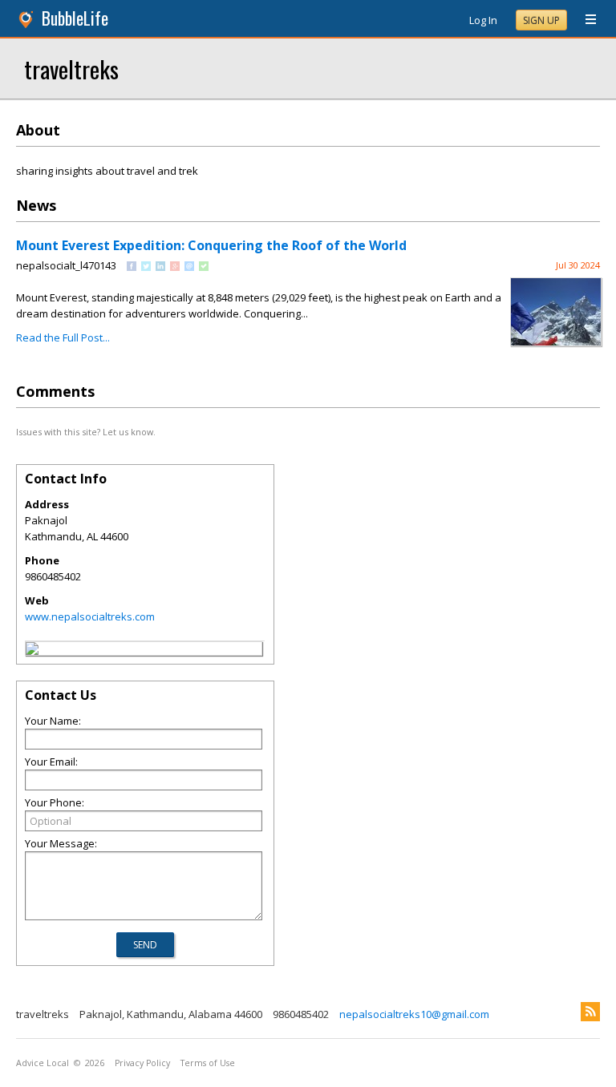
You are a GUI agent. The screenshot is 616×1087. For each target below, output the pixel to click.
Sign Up (541, 20)
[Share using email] (189, 267)
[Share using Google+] (175, 267)
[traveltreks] (32, 651)
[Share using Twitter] (146, 267)
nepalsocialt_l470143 (66, 265)
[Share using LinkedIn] (160, 267)
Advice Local (42, 1063)
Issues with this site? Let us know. (86, 432)
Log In (483, 20)
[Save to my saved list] (204, 267)
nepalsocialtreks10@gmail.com (414, 1014)
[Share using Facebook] (131, 267)
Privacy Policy (142, 1063)
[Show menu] (584, 20)
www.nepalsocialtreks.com (90, 616)
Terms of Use (207, 1063)
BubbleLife (75, 18)
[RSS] (590, 1011)
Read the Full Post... (63, 337)
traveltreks (71, 68)
